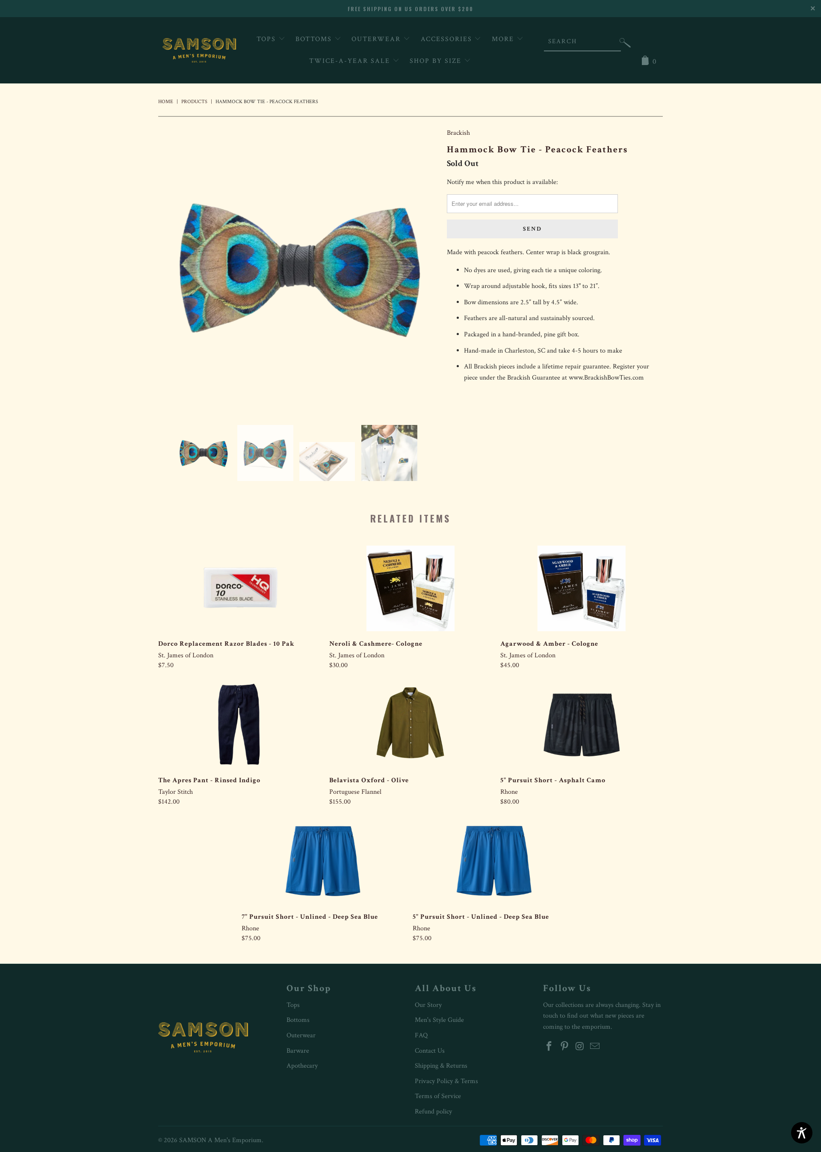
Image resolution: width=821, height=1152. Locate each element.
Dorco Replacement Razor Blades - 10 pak (239, 588)
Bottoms (314, 39)
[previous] (173, 270)
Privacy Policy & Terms (446, 1081)
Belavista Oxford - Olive (410, 725)
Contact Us (430, 1050)
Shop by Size (437, 60)
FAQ (421, 1035)
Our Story (428, 1005)
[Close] (813, 7)
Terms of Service (438, 1096)
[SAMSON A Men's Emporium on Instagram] (579, 1047)
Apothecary (302, 1065)
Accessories (448, 39)
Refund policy (433, 1111)
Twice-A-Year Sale (351, 60)
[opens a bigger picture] (298, 270)
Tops (267, 39)
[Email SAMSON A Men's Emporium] (595, 1047)
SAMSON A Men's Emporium (220, 1140)
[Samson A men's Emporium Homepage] (199, 50)
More (504, 39)
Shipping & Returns (441, 1065)
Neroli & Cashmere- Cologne (410, 588)
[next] (423, 270)
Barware (297, 1050)
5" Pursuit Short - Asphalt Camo (581, 725)
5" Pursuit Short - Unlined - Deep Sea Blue (494, 861)
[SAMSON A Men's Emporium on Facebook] (549, 1047)
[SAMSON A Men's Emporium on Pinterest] (564, 1047)
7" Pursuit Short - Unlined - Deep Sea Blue (323, 861)
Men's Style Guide (439, 1019)
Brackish (458, 132)
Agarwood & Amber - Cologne (581, 588)
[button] (625, 45)
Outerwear (377, 39)
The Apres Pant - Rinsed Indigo (239, 725)
